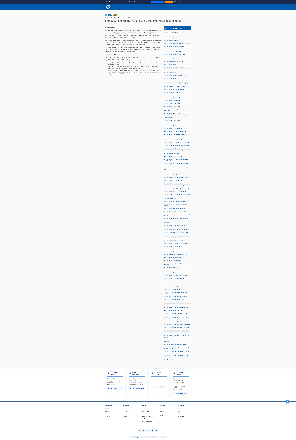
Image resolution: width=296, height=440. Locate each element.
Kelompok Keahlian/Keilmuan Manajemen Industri (175, 344)
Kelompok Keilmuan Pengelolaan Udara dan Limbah (175, 151)
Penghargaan (171, 7)
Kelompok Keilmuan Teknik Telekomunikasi (173, 284)
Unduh (106, 414)
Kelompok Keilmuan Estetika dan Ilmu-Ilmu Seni (175, 75)
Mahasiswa (136, 1)
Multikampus (179, 7)
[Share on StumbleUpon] (114, 15)
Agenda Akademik (146, 424)
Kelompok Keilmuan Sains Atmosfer (172, 37)
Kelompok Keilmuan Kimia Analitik (171, 58)
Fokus (149, 437)
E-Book (155, 437)
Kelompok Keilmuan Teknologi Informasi (173, 270)
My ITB (175, 1)
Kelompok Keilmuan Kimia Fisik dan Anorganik (174, 67)
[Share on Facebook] (109, 15)
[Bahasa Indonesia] (106, 1)
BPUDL (180, 419)
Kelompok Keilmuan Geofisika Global (172, 113)
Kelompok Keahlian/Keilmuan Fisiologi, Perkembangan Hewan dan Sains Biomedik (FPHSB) (176, 318)
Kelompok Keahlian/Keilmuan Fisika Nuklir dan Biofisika (176, 296)
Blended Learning (146, 419)
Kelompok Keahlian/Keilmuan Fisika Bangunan (174, 321)
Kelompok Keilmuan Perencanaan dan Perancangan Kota (177, 191)
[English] (110, 1)
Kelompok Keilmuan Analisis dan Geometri (173, 61)
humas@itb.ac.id (113, 388)
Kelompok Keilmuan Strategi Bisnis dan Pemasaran (175, 211)
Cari (189, 1)
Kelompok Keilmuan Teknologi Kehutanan (173, 240)
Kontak (182, 1)
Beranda (107, 17)
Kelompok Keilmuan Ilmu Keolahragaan (173, 257)
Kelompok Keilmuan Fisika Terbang (172, 103)
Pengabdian (163, 7)
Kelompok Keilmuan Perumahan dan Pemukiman (175, 186)
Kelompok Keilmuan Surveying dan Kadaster (174, 46)
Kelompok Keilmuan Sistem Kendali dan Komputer (175, 275)
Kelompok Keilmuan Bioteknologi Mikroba (173, 238)
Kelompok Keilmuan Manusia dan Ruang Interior (175, 86)
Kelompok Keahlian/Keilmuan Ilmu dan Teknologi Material (177, 333)
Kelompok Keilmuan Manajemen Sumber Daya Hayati (176, 243)
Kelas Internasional (128, 419)
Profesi (125, 411)
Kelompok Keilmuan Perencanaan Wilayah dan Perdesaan (177, 194)
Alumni (143, 1)
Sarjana (125, 416)
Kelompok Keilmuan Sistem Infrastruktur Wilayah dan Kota (177, 188)
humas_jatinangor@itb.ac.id (138, 388)
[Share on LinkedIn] (111, 15)
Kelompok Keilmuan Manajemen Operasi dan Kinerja (176, 218)
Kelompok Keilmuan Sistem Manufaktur (173, 174)
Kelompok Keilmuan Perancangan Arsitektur (174, 183)
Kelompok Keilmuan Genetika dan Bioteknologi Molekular (177, 229)
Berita (132, 437)
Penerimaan (142, 7)
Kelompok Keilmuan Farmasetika (171, 249)
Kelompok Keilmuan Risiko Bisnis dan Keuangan (175, 208)
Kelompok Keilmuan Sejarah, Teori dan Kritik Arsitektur (176, 177)
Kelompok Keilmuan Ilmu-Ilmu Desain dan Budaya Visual (176, 81)
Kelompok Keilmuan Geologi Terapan (172, 35)
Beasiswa (144, 414)
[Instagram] (143, 430)
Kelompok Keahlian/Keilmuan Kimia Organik (174, 299)
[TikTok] (152, 430)
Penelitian (156, 7)
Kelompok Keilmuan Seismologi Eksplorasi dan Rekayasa (176, 134)
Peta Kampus (108, 419)
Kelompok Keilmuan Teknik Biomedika (172, 260)
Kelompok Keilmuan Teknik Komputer (172, 272)
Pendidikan (149, 7)
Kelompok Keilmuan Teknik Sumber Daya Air (174, 153)
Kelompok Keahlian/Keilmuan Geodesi (172, 32)
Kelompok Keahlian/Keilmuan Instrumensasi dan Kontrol (177, 324)
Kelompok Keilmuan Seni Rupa (171, 92)
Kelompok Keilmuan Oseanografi (171, 40)
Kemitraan (181, 416)
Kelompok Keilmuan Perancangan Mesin (173, 97)
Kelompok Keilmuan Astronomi (171, 49)
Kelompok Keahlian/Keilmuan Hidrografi (173, 286)
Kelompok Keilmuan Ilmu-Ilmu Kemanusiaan (174, 89)
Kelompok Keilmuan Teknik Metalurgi (172, 125)
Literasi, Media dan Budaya (170, 359)
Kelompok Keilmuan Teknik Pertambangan (173, 128)
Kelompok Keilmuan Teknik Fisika (171, 172)
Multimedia (162, 437)
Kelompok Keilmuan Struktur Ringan (172, 106)
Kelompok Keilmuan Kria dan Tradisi (172, 78)
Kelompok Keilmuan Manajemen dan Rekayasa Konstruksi (177, 145)
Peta (170, 364)
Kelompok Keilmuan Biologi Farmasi (172, 251)
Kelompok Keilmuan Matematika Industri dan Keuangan (176, 70)
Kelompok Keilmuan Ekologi (170, 235)
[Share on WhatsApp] (116, 15)
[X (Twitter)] (148, 430)
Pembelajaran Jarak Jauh (148, 416)
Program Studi (145, 411)
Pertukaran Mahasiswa (129, 409)
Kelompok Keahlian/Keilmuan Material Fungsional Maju (176, 327)
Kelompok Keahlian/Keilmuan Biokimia (172, 289)
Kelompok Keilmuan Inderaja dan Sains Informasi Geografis (177, 43)
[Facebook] (139, 430)
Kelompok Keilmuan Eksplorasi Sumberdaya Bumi (175, 123)
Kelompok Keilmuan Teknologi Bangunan (173, 180)
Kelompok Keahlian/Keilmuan (123, 17)
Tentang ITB (134, 7)
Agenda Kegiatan (141, 437)
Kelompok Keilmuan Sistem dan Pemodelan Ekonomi (176, 201)
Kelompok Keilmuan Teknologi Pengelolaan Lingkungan (176, 142)
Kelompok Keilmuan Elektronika (171, 267)
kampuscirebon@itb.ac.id (159, 386)
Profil (130, 1)
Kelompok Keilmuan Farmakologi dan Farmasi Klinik (175, 254)
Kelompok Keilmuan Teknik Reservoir (172, 120)
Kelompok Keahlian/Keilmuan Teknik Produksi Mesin (176, 330)
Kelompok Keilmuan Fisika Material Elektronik (174, 51)
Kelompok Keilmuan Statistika (170, 72)
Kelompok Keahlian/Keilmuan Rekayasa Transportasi (176, 307)
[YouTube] (156, 430)
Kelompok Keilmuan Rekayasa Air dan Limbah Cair (175, 148)
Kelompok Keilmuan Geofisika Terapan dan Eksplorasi (176, 131)
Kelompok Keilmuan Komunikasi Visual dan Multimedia (176, 95)
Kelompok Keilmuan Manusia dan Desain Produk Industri (177, 84)
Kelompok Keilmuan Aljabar (170, 64)
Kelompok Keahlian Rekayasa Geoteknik (173, 139)
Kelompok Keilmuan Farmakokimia (172, 246)
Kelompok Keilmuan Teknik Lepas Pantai (173, 156)
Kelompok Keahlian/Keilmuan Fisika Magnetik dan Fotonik (177, 302)
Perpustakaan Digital (147, 421)
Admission (168, 2)
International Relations (157, 2)
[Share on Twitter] (106, 15)
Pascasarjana (126, 414)
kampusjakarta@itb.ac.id (181, 393)
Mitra (148, 1)
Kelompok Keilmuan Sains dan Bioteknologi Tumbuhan (176, 232)
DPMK (179, 414)
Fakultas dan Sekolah (147, 409)
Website (183, 364)
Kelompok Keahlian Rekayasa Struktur (172, 137)
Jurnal (161, 415)
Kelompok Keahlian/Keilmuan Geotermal (173, 305)
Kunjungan (107, 411)
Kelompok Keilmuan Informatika (171, 281)
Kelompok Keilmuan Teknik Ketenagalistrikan (174, 278)
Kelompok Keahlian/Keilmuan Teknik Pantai (173, 310)
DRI (179, 411)
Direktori (107, 416)
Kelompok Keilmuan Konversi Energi (172, 100)
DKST (179, 409)
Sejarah (107, 409)
